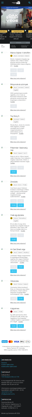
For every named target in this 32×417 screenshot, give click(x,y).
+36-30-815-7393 (6, 392)
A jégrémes (14, 308)
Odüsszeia (14, 281)
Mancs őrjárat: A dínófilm (20, 53)
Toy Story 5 (14, 116)
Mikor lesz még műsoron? (18, 78)
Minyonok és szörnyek (19, 84)
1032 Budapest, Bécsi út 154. (10, 377)
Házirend (4, 363)
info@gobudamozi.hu (8, 394)
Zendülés (14, 182)
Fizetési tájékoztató (7, 364)
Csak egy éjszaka (17, 215)
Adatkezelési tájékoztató (9, 366)
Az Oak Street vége (17, 249)
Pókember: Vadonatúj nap (18, 149)
